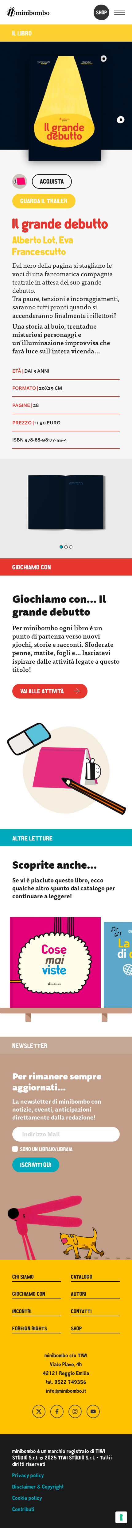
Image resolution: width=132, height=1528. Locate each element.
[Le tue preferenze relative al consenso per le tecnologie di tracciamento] (121, 1517)
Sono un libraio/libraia (46, 1150)
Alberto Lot (34, 241)
